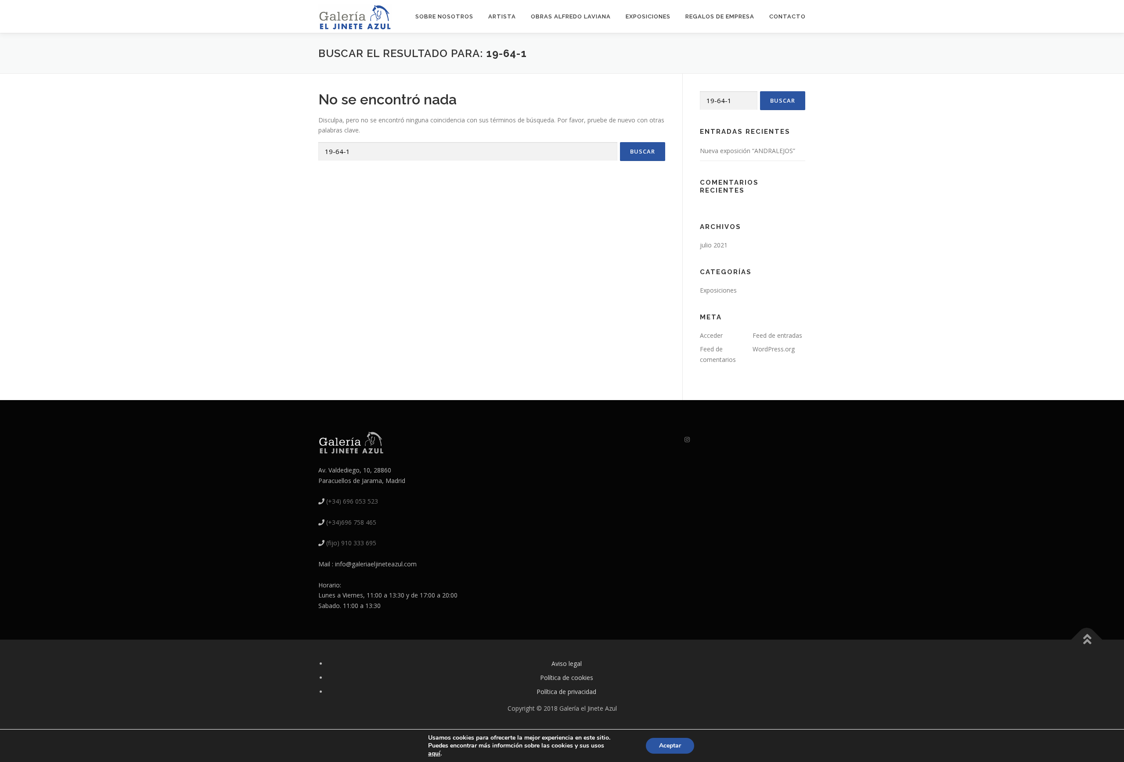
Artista (502, 16)
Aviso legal (566, 663)
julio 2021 (714, 245)
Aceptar (670, 745)
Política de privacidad (566, 691)
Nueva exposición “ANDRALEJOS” (747, 151)
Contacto (787, 16)
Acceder (711, 335)
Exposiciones (648, 16)
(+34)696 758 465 (351, 522)
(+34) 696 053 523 (352, 501)
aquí (434, 753)
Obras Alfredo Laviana (571, 16)
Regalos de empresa (719, 16)
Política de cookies (566, 677)
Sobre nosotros (444, 16)
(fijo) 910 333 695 (351, 543)
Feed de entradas (777, 335)
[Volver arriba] (1086, 639)
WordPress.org (774, 349)
